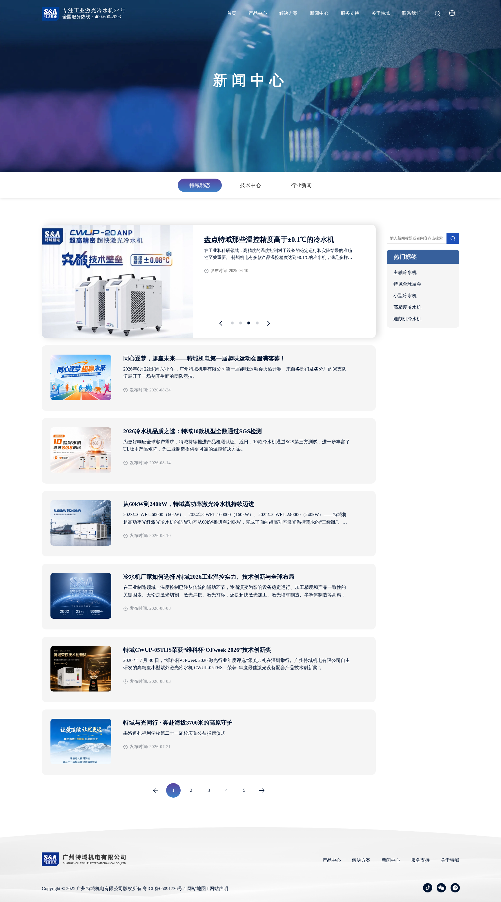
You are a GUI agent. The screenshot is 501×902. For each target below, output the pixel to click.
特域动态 (199, 185)
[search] (437, 14)
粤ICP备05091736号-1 (164, 888)
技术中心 (250, 185)
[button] (221, 323)
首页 (231, 13)
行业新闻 (301, 185)
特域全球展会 (407, 284)
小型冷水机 (405, 295)
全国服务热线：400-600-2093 (91, 16)
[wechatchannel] (455, 887)
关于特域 (380, 13)
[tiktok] (427, 887)
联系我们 (411, 13)
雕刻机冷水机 (407, 318)
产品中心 (257, 13)
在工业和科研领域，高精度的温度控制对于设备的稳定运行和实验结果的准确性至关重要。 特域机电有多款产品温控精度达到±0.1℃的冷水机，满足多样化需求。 (278, 254)
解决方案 (288, 13)
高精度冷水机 (407, 307)
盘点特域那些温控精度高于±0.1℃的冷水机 (269, 239)
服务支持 (350, 13)
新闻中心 (319, 13)
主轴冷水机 (405, 272)
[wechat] (441, 887)
